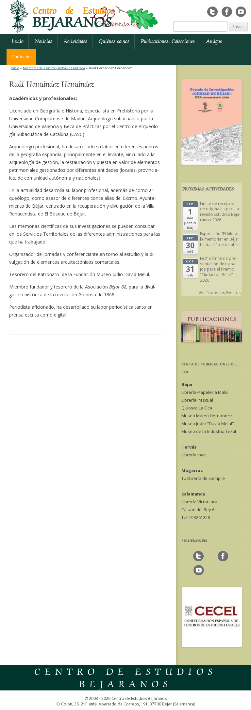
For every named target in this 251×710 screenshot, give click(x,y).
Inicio (17, 41)
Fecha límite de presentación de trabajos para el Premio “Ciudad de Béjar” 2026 (218, 269)
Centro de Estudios (73, 17)
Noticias (43, 41)
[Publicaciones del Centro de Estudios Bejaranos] (211, 341)
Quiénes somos (114, 41)
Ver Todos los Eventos (220, 292)
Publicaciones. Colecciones (168, 41)
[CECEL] (211, 645)
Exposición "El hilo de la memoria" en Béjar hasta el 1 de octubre (220, 239)
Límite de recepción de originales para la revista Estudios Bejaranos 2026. (220, 211)
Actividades (75, 41)
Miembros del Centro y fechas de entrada (54, 68)
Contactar (21, 57)
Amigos (214, 41)
